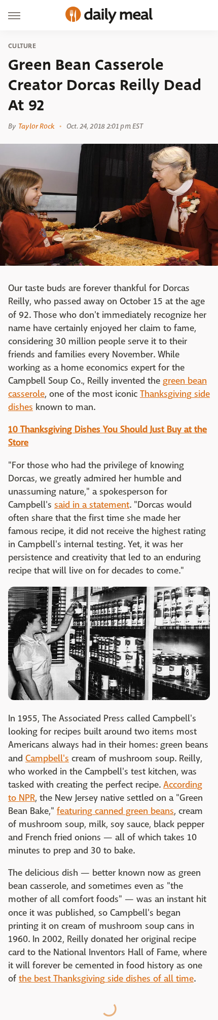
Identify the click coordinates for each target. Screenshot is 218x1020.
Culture (22, 46)
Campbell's (47, 758)
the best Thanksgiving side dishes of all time (106, 979)
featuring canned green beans (115, 811)
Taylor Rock (36, 126)
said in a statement (91, 505)
